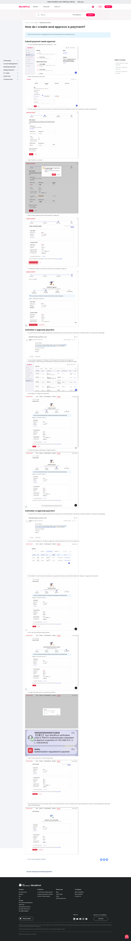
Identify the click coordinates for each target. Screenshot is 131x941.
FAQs (57, 896)
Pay (20, 896)
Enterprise (46, 7)
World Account (23, 892)
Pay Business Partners (24, 907)
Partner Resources (61, 898)
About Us (57, 7)
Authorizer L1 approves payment (121, 68)
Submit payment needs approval (122, 64)
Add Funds (21, 904)
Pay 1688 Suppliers (24, 911)
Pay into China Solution (43, 896)
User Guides (34, 23)
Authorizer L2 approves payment (121, 72)
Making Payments (45, 23)
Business (35, 7)
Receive (21, 894)
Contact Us (78, 896)
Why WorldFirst (79, 894)
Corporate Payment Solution (45, 894)
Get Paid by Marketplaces (26, 902)
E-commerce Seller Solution (45, 892)
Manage (21, 900)
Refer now (81, 2)
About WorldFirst (79, 892)
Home (27, 23)
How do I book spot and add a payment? (39, 872)
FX (19, 898)
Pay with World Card (24, 909)
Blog (57, 892)
